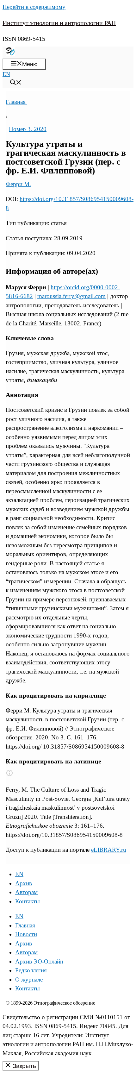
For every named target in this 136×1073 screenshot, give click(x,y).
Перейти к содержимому (34, 6)
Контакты (27, 901)
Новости (26, 934)
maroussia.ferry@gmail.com (71, 296)
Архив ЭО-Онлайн (39, 961)
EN (6, 74)
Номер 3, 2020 (27, 129)
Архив (23, 883)
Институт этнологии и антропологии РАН (59, 22)
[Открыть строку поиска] (16, 83)
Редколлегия (31, 970)
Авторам (26, 892)
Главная (16, 101)
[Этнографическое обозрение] (10, 54)
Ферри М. (18, 184)
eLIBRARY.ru (108, 849)
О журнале (29, 979)
